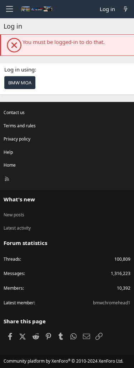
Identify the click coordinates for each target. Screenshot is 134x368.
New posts (14, 215)
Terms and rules (20, 126)
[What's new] (126, 9)
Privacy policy (17, 139)
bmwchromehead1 (111, 303)
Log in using (19, 69)
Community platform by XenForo (63, 361)
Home (10, 165)
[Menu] (9, 9)
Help (8, 152)
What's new (19, 199)
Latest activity (17, 228)
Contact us (14, 112)
